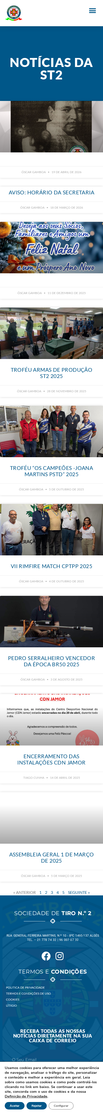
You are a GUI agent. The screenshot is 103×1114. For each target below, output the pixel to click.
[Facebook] (46, 956)
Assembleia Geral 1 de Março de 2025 (51, 857)
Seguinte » (79, 892)
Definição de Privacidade (26, 1096)
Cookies (12, 999)
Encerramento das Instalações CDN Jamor (51, 759)
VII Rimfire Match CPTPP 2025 (51, 566)
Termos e (52, 971)
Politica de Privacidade (25, 987)
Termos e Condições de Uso (28, 993)
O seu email (24, 1060)
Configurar (61, 1106)
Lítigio (11, 1005)
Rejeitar (37, 1106)
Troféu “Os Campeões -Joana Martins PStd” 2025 (51, 471)
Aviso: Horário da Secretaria (51, 192)
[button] (92, 10)
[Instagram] (59, 956)
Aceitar (15, 1106)
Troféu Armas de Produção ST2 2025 (51, 373)
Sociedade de (52, 913)
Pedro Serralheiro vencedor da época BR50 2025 (51, 661)
